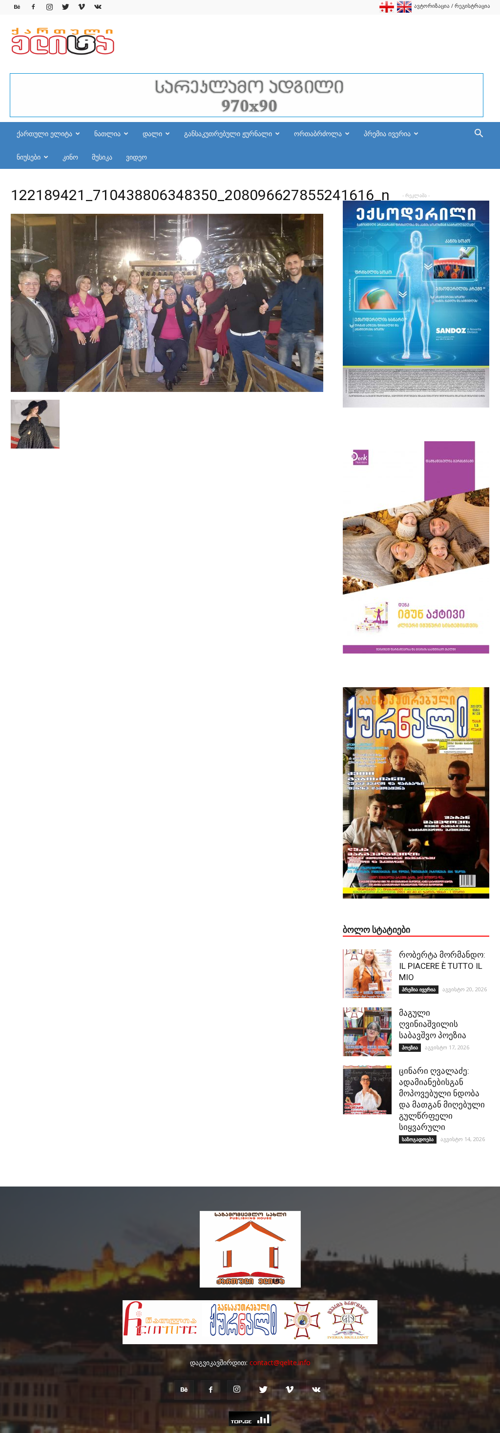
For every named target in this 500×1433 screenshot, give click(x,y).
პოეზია (410, 1047)
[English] (404, 10)
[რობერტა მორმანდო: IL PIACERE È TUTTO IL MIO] (367, 973)
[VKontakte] (97, 7)
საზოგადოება (418, 1139)
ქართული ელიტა (44, 133)
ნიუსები (29, 157)
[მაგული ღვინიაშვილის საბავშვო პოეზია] (367, 1031)
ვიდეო (136, 157)
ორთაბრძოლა (318, 133)
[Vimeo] (81, 7)
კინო (70, 157)
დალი (152, 133)
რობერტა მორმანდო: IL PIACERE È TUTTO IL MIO (442, 966)
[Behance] (17, 7)
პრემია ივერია (387, 133)
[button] (478, 134)
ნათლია (107, 133)
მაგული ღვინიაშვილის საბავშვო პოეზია (432, 1024)
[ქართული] (386, 10)
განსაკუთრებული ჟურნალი (228, 133)
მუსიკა (102, 157)
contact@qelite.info (280, 1362)
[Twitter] (65, 7)
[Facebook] (33, 7)
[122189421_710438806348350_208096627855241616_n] (167, 389)
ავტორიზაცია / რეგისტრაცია (452, 5)
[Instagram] (49, 7)
